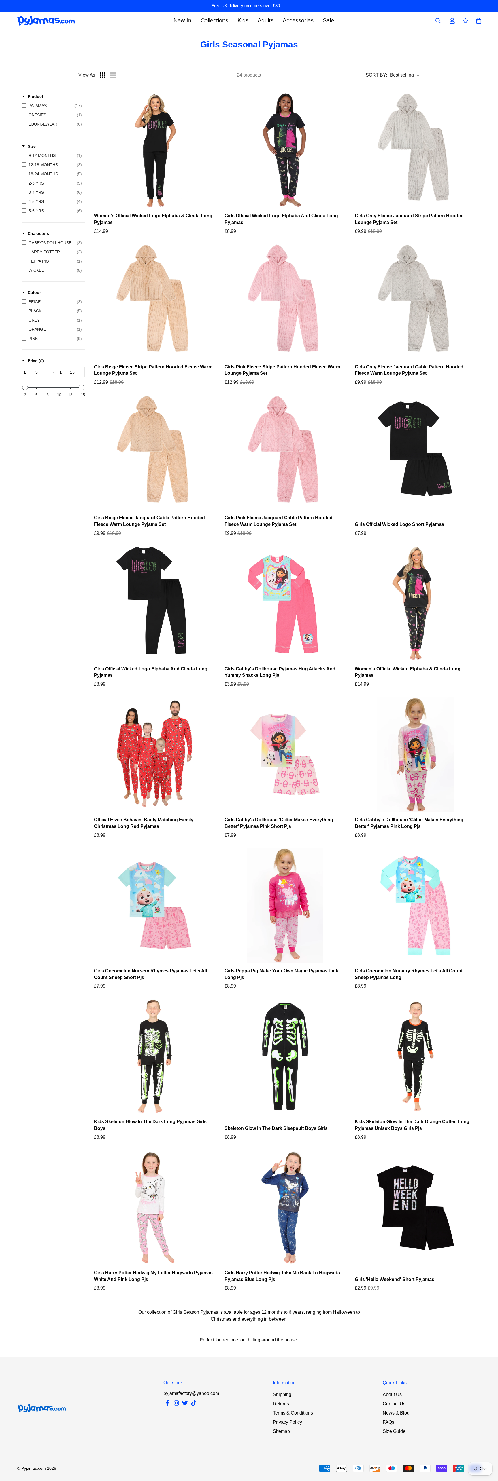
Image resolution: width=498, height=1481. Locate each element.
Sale (328, 20)
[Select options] (154, 150)
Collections (214, 20)
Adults (265, 20)
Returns (281, 1403)
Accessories (298, 20)
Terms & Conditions (293, 1412)
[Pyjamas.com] (46, 20)
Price (36, 360)
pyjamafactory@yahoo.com (191, 1393)
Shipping (282, 1394)
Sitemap (281, 1431)
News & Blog (396, 1412)
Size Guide (394, 1431)
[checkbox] (52, 106)
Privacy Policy (287, 1422)
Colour (34, 292)
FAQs (388, 1422)
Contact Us (394, 1403)
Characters (38, 233)
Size (32, 146)
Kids (242, 20)
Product (35, 96)
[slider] (25, 387)
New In (182, 20)
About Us (392, 1394)
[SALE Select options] (415, 150)
